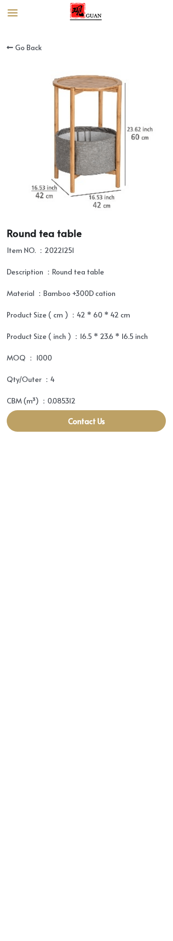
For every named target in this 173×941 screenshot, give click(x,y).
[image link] (86, 12)
